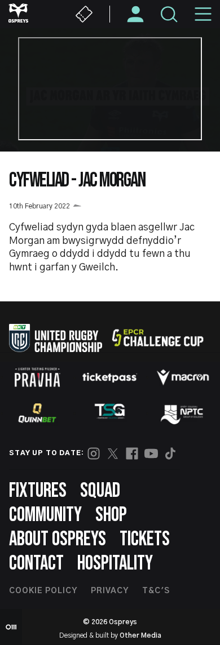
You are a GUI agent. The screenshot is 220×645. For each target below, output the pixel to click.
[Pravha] (37, 377)
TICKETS (145, 539)
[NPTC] (183, 413)
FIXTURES (38, 491)
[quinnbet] (37, 413)
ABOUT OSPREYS (57, 539)
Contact (36, 563)
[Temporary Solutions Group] (110, 413)
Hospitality (115, 563)
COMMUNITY (45, 515)
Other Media (140, 635)
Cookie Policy (43, 591)
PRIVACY (110, 591)
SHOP (111, 515)
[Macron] (183, 377)
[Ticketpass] (110, 378)
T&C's (156, 591)
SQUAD (100, 491)
